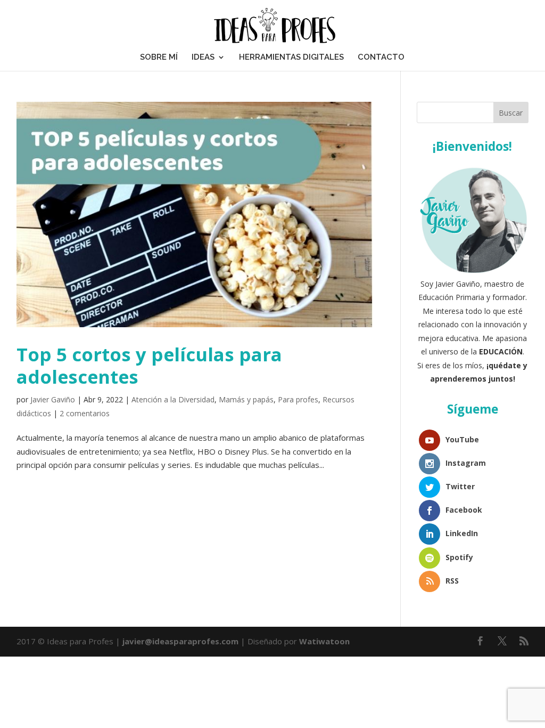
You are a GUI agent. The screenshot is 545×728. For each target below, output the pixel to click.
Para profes (298, 399)
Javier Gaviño (52, 399)
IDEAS (203, 57)
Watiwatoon (324, 641)
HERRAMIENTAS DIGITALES (291, 57)
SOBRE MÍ (159, 57)
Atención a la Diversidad (172, 399)
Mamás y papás (246, 399)
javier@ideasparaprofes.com (180, 641)
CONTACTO (381, 57)
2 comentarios (85, 413)
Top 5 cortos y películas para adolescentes (149, 365)
